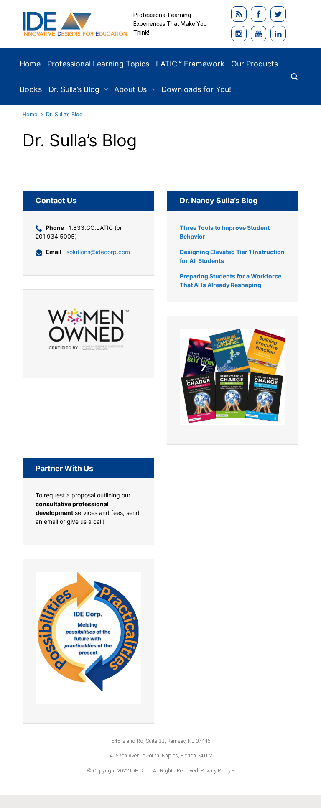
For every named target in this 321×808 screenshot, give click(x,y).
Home (30, 114)
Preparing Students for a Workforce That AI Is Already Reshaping (230, 280)
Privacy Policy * (217, 770)
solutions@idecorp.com (98, 251)
